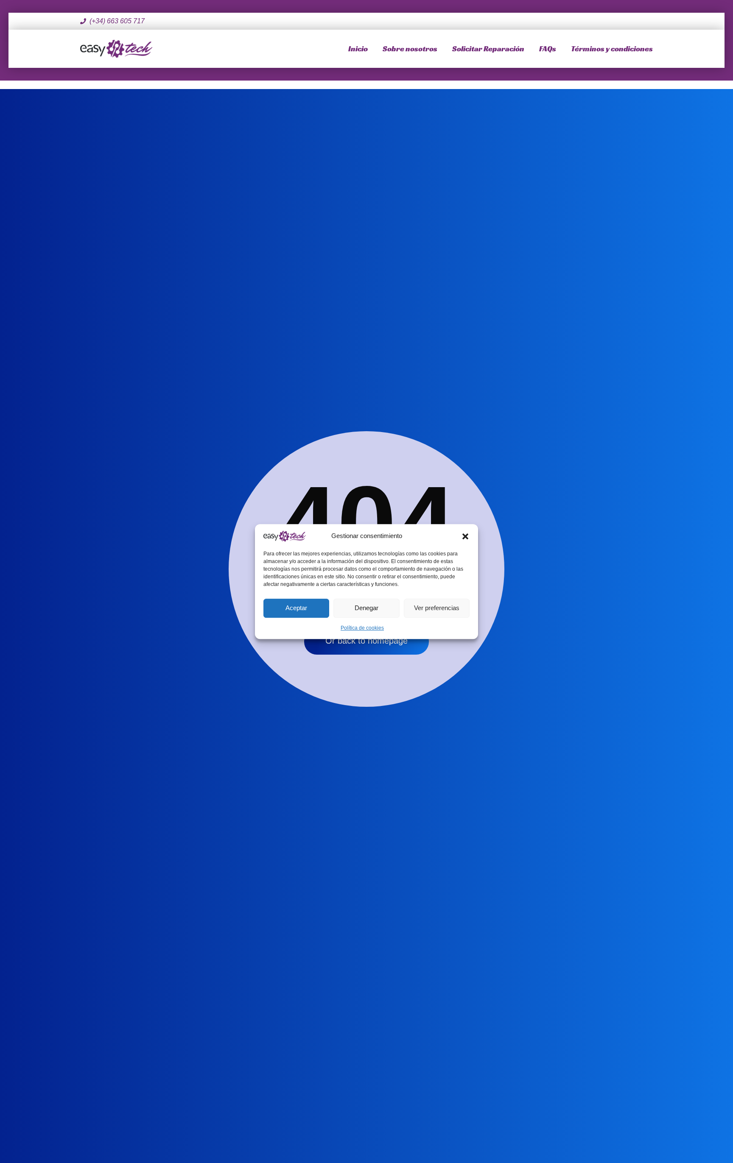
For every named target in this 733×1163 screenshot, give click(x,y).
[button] (465, 536)
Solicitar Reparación (488, 48)
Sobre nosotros (410, 48)
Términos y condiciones (612, 48)
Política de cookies (362, 628)
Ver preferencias (436, 607)
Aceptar (296, 607)
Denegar (366, 607)
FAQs (547, 48)
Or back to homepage (366, 640)
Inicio (358, 48)
